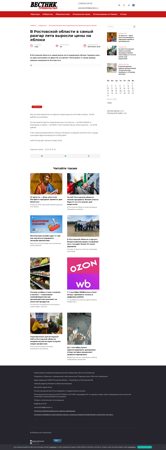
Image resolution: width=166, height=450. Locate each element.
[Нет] (164, 447)
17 (108, 91)
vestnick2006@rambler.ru (88, 8)
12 (116, 88)
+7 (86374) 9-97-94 (85, 3)
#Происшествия (63, 14)
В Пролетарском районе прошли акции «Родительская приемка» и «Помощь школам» (127, 70)
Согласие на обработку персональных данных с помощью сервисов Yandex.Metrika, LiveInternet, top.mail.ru (73, 414)
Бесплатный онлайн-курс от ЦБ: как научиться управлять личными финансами (45, 238)
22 (129, 91)
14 (124, 88)
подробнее (52, 447)
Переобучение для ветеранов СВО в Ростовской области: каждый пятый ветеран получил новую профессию (45, 340)
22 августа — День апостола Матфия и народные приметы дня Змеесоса (46, 199)
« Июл (109, 103)
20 (121, 91)
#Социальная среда (81, 14)
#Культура (35, 14)
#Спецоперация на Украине (105, 14)
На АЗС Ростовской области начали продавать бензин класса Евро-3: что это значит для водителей (82, 200)
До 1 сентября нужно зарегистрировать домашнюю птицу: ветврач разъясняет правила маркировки (81, 351)
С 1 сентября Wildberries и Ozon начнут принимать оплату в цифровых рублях (82, 294)
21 (124, 91)
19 (116, 91)
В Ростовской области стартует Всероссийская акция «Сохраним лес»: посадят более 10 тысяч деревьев (82, 242)
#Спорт (123, 14)
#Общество (48, 14)
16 (132, 88)
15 (128, 88)
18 (112, 91)
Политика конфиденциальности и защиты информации (54, 411)
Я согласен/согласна (144, 447)
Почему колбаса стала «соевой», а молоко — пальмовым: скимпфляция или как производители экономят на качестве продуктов (45, 297)
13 (120, 88)
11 (111, 88)
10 (108, 88)
